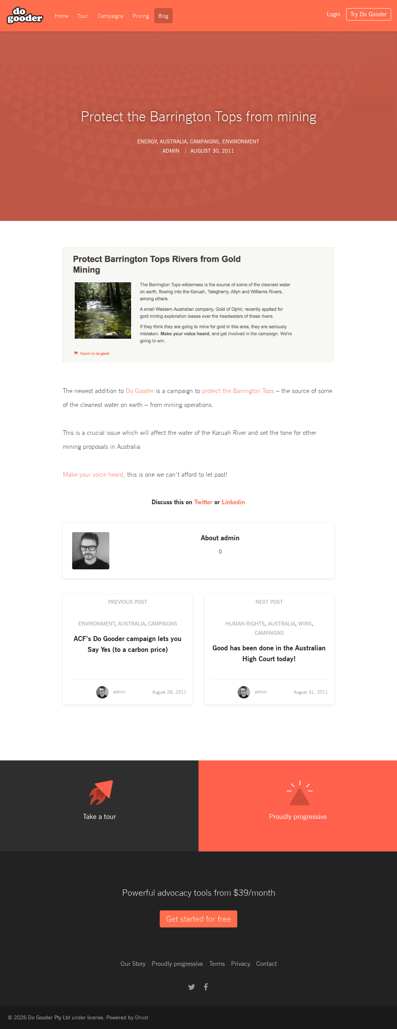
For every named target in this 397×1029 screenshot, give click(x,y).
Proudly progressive (177, 963)
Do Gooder (140, 391)
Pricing (141, 16)
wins (305, 623)
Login (333, 14)
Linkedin (233, 502)
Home (61, 16)
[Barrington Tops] (198, 304)
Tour (83, 16)
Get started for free (198, 919)
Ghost (141, 1017)
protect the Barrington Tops (238, 391)
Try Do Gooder (368, 14)
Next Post (269, 601)
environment (240, 141)
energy (147, 141)
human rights (245, 623)
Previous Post (127, 601)
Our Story (133, 963)
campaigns (204, 141)
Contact (266, 963)
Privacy (240, 963)
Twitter (203, 502)
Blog (163, 16)
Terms (217, 963)
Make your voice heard (93, 474)
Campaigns (110, 16)
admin (230, 537)
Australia (173, 141)
